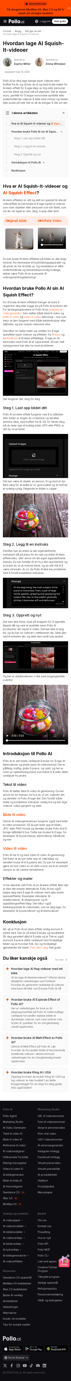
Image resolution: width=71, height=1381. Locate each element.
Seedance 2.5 (11, 1192)
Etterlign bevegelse (14, 1162)
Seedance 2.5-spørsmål (17, 1277)
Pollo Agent (10, 1115)
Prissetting (44, 1232)
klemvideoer (10, 338)
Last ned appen (47, 1261)
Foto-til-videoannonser (51, 1121)
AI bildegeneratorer (14, 1255)
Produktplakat (46, 1186)
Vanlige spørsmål (48, 1282)
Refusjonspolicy (47, 1288)
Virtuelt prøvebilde (49, 1168)
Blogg (18, 31)
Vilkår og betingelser (50, 1300)
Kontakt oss (44, 1226)
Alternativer (10, 1312)
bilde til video (11, 316)
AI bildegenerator (13, 1174)
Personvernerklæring (50, 1294)
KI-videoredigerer (14, 1151)
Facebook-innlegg (49, 1157)
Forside (7, 31)
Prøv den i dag (39, 947)
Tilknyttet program (48, 1276)
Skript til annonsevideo (51, 1127)
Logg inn (45, 21)
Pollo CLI (43, 1255)
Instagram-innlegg (48, 1151)
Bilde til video (14, 814)
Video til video (15, 848)
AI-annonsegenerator (50, 1145)
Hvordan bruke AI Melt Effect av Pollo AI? (36, 1040)
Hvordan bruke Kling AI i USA (31, 1072)
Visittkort (43, 1180)
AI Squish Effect (61, 123)
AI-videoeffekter (13, 1261)
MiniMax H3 (10, 1204)
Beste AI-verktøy (13, 1295)
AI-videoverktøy (12, 1237)
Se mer (59, 959)
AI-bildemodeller (13, 1232)
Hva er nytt (44, 1237)
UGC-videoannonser (50, 1139)
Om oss (42, 1220)
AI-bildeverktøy (12, 1243)
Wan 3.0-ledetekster (15, 1289)
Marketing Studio (13, 1121)
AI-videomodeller (13, 1226)
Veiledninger (10, 1306)
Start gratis (60, 21)
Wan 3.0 (8, 1198)
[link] (37, 123)
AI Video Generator (14, 1127)
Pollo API (43, 1243)
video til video (32, 316)
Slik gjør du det (33, 31)
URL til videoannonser (51, 1115)
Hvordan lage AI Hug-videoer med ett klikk (37, 971)
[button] (68, 1255)
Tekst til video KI (12, 1133)
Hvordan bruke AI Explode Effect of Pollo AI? (35, 1002)
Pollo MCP (44, 1249)
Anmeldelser (10, 1301)
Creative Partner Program (47, 1269)
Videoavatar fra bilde (15, 1157)
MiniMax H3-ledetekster (17, 1283)
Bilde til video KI (12, 1139)
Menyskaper (45, 1192)
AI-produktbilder (47, 1174)
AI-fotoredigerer (13, 1186)
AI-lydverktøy (11, 1249)
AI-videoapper (11, 1220)
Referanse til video (14, 1145)
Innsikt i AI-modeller (14, 1318)
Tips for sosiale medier (16, 1324)
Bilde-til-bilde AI (12, 1180)
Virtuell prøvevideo (49, 1162)
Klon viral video (47, 1133)
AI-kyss (56, 334)
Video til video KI (13, 1168)
